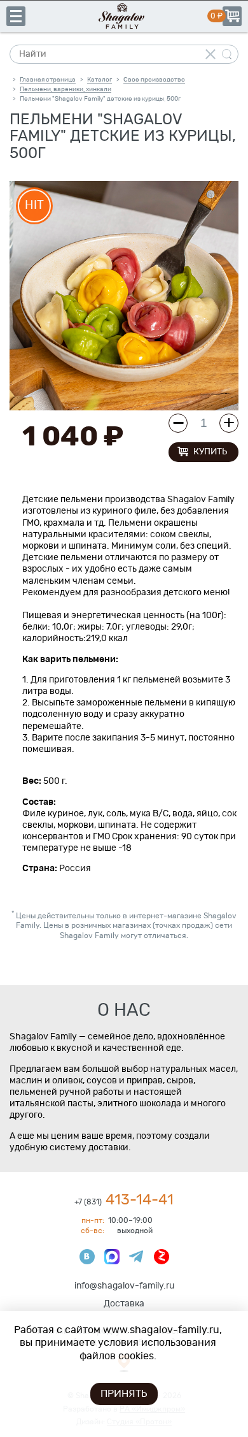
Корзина (232, 16)
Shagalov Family (124, 16)
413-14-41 (124, 1200)
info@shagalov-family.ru (124, 1286)
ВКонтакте (87, 1256)
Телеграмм (136, 1256)
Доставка (124, 1303)
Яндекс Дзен (161, 1256)
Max (112, 1256)
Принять (124, 1394)
